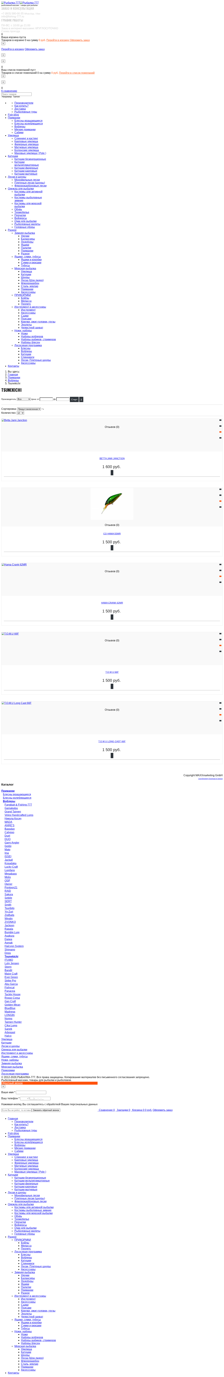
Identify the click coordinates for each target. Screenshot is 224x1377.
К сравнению (9, 91)
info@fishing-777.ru (12, 16)
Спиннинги (27, 357)
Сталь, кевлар (29, 286)
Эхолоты (26, 324)
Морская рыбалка (25, 268)
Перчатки (20, 215)
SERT (8, 901)
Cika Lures (11, 1025)
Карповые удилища (26, 141)
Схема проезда (10, 31)
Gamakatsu (11, 808)
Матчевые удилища (26, 147)
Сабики (18, 132)
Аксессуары (28, 292)
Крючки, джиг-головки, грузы (38, 321)
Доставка (20, 108)
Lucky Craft (11, 866)
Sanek (8, 1028)
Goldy (8, 846)
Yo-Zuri (9, 911)
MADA (8, 822)
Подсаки (26, 318)
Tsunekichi (11, 956)
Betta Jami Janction (112, 458)
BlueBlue (10, 1008)
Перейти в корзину (58, 40)
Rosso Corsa (12, 997)
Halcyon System (14, 946)
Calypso (9, 832)
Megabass (11, 873)
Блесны (26, 348)
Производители (23, 103)
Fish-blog (13, 114)
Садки (25, 315)
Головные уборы (24, 227)
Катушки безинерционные (30, 159)
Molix (8, 877)
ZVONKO (10, 922)
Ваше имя (8, 1092)
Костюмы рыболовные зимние (32, 1210)
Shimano (10, 949)
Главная (13, 1118)
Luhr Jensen (12, 963)
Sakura (9, 894)
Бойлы (25, 298)
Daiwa (8, 939)
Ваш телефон (10, 1098)
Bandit (8, 970)
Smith (8, 904)
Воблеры (19, 126)
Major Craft (11, 973)
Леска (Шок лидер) (32, 280)
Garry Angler (12, 842)
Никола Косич (13, 818)
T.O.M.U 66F (112, 672)
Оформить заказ (80, 40)
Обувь (18, 209)
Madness (10, 1011)
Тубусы (25, 265)
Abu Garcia (11, 984)
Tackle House (12, 994)
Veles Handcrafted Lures (19, 815)
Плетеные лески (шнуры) (29, 182)
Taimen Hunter (13, 1022)
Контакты (13, 366)
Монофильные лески (27, 179)
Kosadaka (10, 863)
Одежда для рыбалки (21, 188)
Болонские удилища (26, 150)
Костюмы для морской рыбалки (33, 1213)
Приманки (14, 117)
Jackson (9, 925)
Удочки (25, 236)
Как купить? (21, 105)
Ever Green (11, 977)
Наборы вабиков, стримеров (38, 339)
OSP (7, 880)
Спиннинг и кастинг (26, 138)
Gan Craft (10, 1001)
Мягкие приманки (25, 129)
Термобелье (21, 212)
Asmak (9, 942)
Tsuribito (9, 908)
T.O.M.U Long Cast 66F (112, 741)
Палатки (26, 247)
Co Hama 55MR (112, 533)
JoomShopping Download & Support (210, 778)
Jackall (9, 859)
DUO (7, 839)
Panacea (10, 991)
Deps (8, 953)
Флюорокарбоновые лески (30, 185)
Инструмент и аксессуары (30, 306)
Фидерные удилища (26, 144)
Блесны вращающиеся (28, 120)
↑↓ (43, 408)
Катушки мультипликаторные (26, 163)
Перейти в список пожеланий (77, 72)
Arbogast (10, 1032)
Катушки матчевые (25, 173)
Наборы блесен (30, 342)
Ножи (24, 333)
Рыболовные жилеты (27, 224)
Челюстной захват (32, 327)
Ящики (25, 244)
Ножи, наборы (23, 330)
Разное (12, 230)
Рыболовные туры (25, 111)
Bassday (10, 828)
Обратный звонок (12, 1083)
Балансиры (28, 238)
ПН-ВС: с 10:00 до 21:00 (15, 25)
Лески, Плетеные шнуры (36, 360)
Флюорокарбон (30, 283)
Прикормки (8, 1070)
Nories (8, 1018)
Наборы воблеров (32, 336)
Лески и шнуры (17, 176)
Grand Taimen (13, 811)
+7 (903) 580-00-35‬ (20, 13)
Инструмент (28, 309)
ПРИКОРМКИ (22, 295)
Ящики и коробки (31, 259)
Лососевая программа (28, 345)
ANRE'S (9, 825)
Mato (7, 849)
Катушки (13, 156)
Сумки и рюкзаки (31, 262)
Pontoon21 (11, 887)
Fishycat (9, 987)
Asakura (9, 935)
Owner (8, 884)
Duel (7, 835)
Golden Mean (12, 1004)
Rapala (9, 928)
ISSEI (8, 856)
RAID (8, 891)
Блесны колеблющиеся (28, 123)
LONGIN (10, 1015)
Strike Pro (10, 980)
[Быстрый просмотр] (220, 438)
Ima (7, 853)
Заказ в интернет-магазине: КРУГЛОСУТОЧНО (29, 28)
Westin (9, 918)
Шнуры (25, 277)
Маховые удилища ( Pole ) (30, 153)
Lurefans (10, 870)
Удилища (13, 135)
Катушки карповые (25, 170)
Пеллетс (26, 304)
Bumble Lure (12, 932)
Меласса (26, 301)
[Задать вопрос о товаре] (220, 426)
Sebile (8, 897)
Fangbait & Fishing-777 (18, 804)
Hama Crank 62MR (112, 603)
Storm (8, 966)
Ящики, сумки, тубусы (27, 256)
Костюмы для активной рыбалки (34, 1207)
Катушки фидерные (26, 168)
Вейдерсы (20, 218)
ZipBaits (9, 915)
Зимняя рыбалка (24, 233)
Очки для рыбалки (25, 221)
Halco (8, 1035)
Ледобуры (27, 241)
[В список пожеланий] (220, 420)
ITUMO (9, 960)
